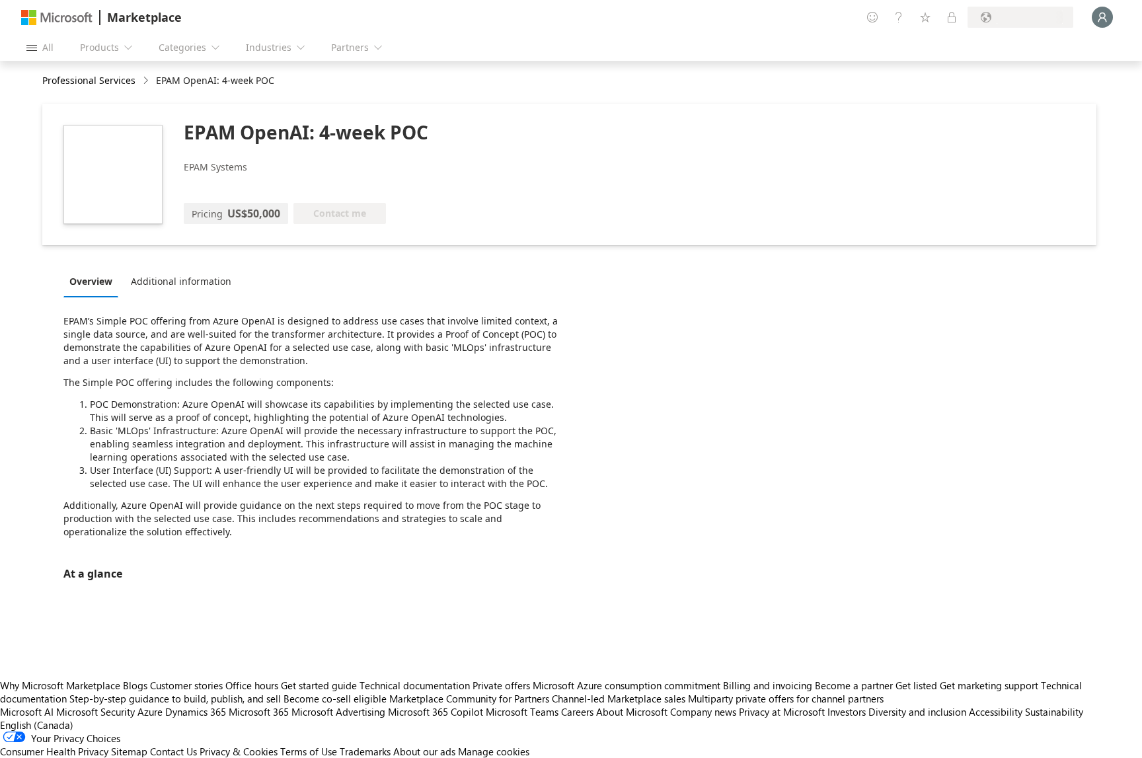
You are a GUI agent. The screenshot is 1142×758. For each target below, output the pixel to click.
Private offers (501, 685)
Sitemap (129, 751)
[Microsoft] (57, 17)
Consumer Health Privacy (54, 751)
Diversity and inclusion (917, 711)
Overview (90, 281)
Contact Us (173, 751)
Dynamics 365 (195, 711)
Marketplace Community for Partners (469, 698)
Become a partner (854, 685)
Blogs (135, 685)
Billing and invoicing (767, 685)
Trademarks (365, 751)
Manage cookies (493, 751)
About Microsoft (631, 711)
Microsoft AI (27, 711)
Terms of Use (308, 751)
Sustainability (1054, 711)
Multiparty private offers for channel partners (786, 698)
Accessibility (995, 711)
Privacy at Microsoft (782, 711)
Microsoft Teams (522, 711)
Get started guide (319, 685)
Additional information (181, 281)
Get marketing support (989, 685)
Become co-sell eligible (335, 698)
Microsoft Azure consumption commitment (628, 685)
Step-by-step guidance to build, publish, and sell (175, 698)
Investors (846, 711)
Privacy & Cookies (239, 751)
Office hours (251, 685)
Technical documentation (415, 685)
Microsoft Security (95, 711)
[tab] (94, 280)
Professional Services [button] (88, 80)
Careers (577, 711)
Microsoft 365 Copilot (435, 711)
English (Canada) (36, 725)
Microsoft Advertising (338, 711)
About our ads (424, 751)
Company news (703, 711)
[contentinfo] (147, 81)
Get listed (916, 685)
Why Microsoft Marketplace (60, 685)
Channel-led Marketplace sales (618, 698)
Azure (150, 711)
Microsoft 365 (259, 711)
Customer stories (186, 685)
